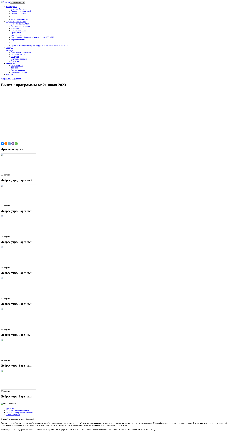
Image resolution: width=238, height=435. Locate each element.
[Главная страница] (5, 2)
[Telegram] (9, 143)
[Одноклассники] (5, 143)
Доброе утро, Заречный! (11, 79)
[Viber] (12, 143)
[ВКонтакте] (2, 143)
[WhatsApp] (16, 143)
